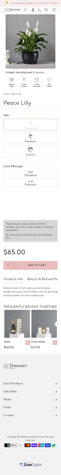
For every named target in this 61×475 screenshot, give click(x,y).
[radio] (30, 124)
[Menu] (54, 10)
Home (6, 94)
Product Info (13, 279)
